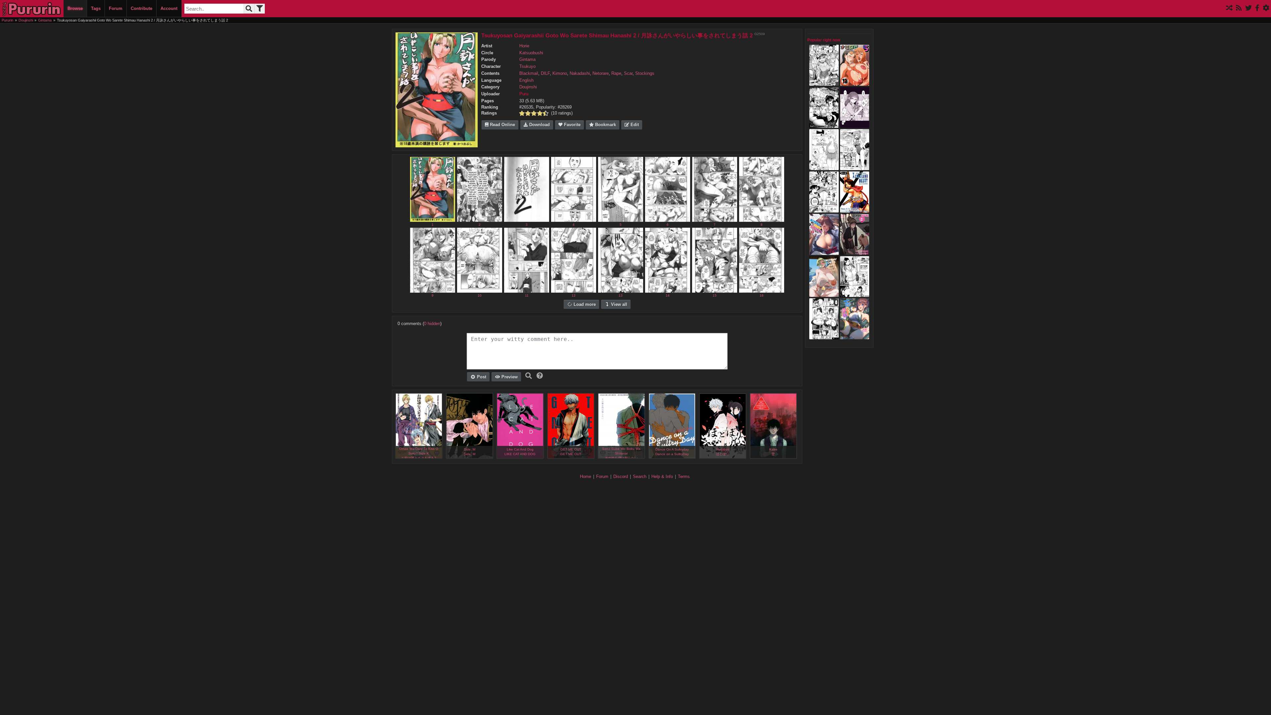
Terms (684, 476)
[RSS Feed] (1239, 8)
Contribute (141, 8)
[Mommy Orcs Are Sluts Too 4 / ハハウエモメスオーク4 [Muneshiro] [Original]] (824, 294)
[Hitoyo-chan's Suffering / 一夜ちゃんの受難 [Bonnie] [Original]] (855, 336)
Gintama (527, 59)
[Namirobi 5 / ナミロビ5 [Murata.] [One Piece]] (855, 82)
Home (585, 476)
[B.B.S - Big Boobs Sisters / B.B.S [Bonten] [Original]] (824, 209)
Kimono (559, 73)
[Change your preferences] (1266, 8)
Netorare (600, 73)
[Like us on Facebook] (1257, 8)
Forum (115, 8)
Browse (75, 8)
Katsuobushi (531, 53)
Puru (523, 94)
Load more (584, 304)
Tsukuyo (527, 66)
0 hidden (432, 323)
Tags (96, 8)
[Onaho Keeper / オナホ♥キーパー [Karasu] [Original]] (855, 294)
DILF (545, 73)
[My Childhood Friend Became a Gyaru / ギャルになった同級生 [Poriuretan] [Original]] (855, 124)
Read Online (502, 124)
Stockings (644, 73)
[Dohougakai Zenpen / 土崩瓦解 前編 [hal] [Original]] (824, 124)
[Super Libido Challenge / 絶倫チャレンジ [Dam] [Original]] (824, 82)
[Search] (249, 9)
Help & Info (662, 476)
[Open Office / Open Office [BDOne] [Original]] (855, 251)
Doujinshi (528, 87)
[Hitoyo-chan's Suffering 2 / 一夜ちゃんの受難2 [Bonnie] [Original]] (824, 251)
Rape (616, 73)
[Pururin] (32, 8)
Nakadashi (580, 73)
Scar (628, 73)
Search (639, 476)
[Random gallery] (1229, 8)
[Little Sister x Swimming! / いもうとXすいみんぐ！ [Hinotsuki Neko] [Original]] (855, 167)
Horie (524, 46)
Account (169, 8)
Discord (620, 476)
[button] (540, 375)
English (526, 80)
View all (618, 304)
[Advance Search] (259, 9)
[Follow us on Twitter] (1248, 8)
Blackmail (528, 73)
